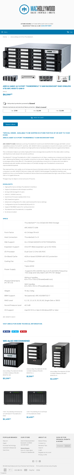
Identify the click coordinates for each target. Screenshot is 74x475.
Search (40, 448)
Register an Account (44, 452)
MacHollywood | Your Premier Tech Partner (21, 466)
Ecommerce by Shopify (49, 466)
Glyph (4, 443)
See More (6, 450)
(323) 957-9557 (46, 26)
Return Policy (42, 441)
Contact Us (41, 443)
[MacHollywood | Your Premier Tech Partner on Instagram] (36, 461)
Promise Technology (9, 445)
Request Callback (10, 124)
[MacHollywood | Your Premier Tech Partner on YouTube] (40, 461)
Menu (5, 32)
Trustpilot (3, 473)
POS (37, 466)
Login (40, 450)
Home (5, 37)
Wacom (5, 441)
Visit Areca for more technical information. (22, 324)
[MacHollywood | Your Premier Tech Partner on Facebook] (33, 461)
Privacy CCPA (42, 454)
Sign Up (67, 446)
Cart (71, 32)
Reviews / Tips (42, 445)
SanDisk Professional (9, 448)
